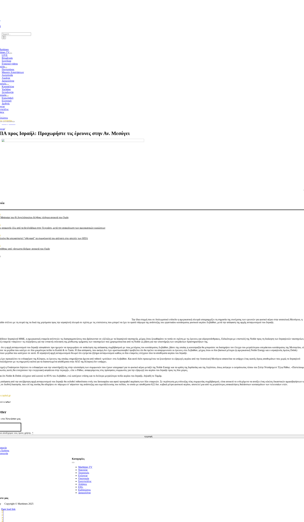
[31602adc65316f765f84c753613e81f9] (73, 141)
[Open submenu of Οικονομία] (7, 95)
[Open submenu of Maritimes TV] (11, 53)
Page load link (8, 509)
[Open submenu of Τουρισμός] (7, 84)
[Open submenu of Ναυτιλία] (6, 67)
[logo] (148, 9)
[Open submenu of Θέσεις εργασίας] (13, 121)
